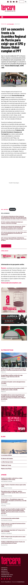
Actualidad (10, 24)
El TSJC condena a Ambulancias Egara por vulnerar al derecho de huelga (12, 222)
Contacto (4, 567)
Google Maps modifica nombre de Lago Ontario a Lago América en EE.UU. (12, 375)
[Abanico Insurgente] (14, 336)
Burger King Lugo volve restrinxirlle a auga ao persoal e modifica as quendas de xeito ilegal (13, 369)
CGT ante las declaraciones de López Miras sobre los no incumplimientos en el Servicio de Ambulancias (14, 233)
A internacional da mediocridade (10, 518)
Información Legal (7, 574)
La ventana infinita (6, 455)
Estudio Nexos (20, 581)
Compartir (6, 246)
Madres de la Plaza (6, 468)
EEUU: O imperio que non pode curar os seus (13, 536)
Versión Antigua (6, 576)
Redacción (3, 24)
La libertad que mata (7, 462)
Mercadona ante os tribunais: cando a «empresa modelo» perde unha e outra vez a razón (13, 493)
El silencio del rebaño (7, 458)
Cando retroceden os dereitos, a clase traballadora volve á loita (11, 478)
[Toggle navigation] (2, 17)
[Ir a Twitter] (10, 2)
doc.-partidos (4, 209)
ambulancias (4, 250)
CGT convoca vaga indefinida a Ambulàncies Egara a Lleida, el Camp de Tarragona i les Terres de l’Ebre (13, 239)
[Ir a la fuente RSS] (16, 2)
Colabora (4, 569)
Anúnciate (4, 571)
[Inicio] (8, 8)
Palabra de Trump (6, 465)
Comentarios (5, 572)
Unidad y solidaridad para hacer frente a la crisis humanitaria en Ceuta (13, 542)
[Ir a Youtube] (13, 2)
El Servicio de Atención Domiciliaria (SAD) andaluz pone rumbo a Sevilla (12, 389)
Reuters (3, 268)
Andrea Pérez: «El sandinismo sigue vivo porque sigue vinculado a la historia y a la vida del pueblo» (13, 500)
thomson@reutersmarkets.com (11, 283)
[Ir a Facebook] (8, 2)
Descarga (12, 209)
